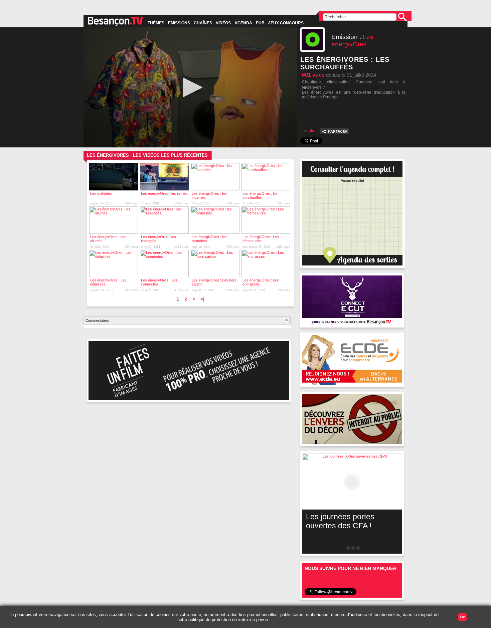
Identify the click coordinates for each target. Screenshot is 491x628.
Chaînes (203, 23)
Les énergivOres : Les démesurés (260, 239)
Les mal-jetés (101, 193)
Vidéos (223, 23)
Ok (462, 617)
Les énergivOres (352, 40)
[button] (190, 87)
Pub (260, 23)
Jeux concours (286, 23)
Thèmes (156, 23)
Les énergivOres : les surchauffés (260, 195)
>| (202, 299)
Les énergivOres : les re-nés (164, 193)
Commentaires (97, 321)
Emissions (179, 23)
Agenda (243, 23)
